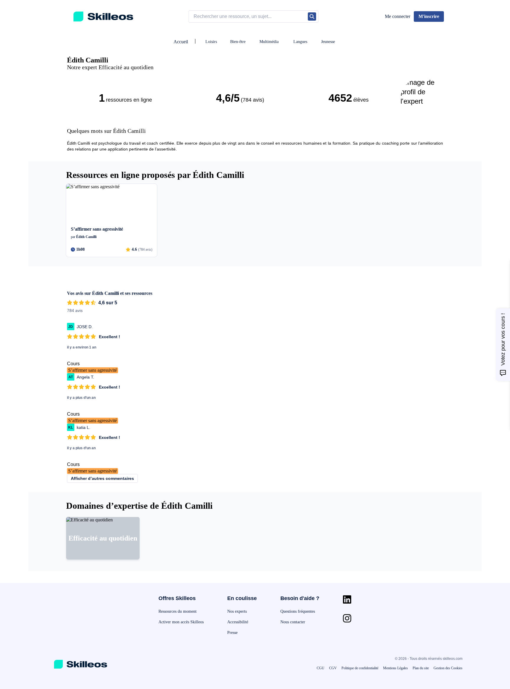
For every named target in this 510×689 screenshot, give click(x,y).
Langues (300, 41)
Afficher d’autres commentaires (102, 478)
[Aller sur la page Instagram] (347, 618)
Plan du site (421, 668)
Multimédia (269, 41)
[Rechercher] (312, 16)
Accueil (181, 41)
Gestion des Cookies (448, 668)
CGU (320, 668)
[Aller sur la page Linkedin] (347, 599)
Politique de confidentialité (359, 668)
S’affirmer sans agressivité (92, 370)
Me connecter (397, 16)
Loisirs (211, 41)
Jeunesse (328, 41)
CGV (333, 668)
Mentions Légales (395, 668)
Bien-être (238, 41)
